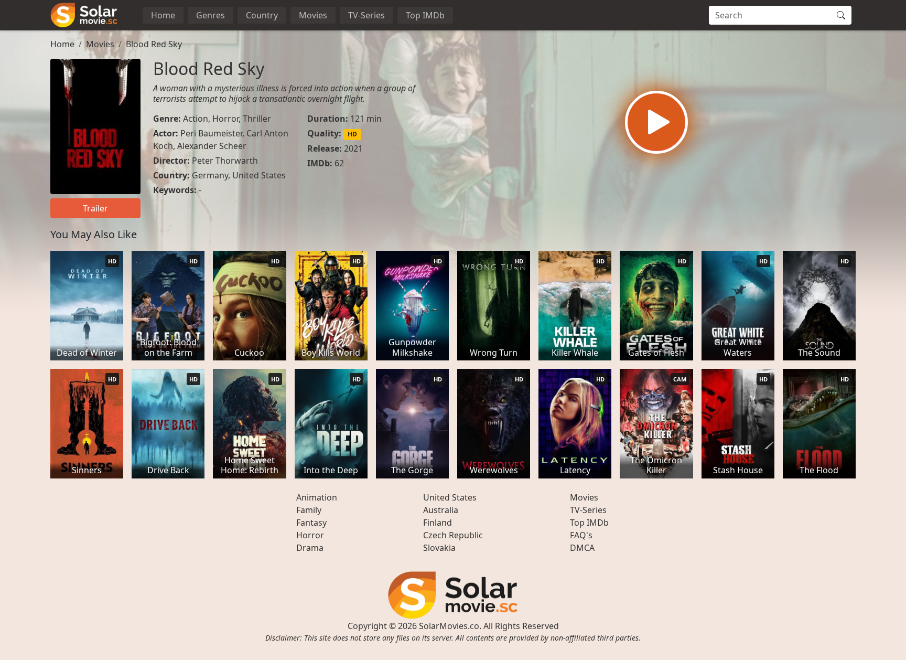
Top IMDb (425, 15)
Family (308, 510)
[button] (656, 122)
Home (163, 15)
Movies (313, 15)
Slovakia (439, 547)
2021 (353, 148)
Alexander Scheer (211, 146)
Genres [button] (210, 15)
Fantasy (311, 522)
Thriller (257, 118)
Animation (316, 497)
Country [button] (262, 15)
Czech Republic (453, 535)
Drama (309, 547)
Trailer (95, 208)
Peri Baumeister (211, 133)
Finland (437, 522)
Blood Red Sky (154, 44)
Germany (210, 175)
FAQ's (581, 535)
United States (259, 175)
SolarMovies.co (449, 626)
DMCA (582, 547)
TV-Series (366, 15)
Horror (225, 118)
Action (195, 118)
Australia (440, 510)
